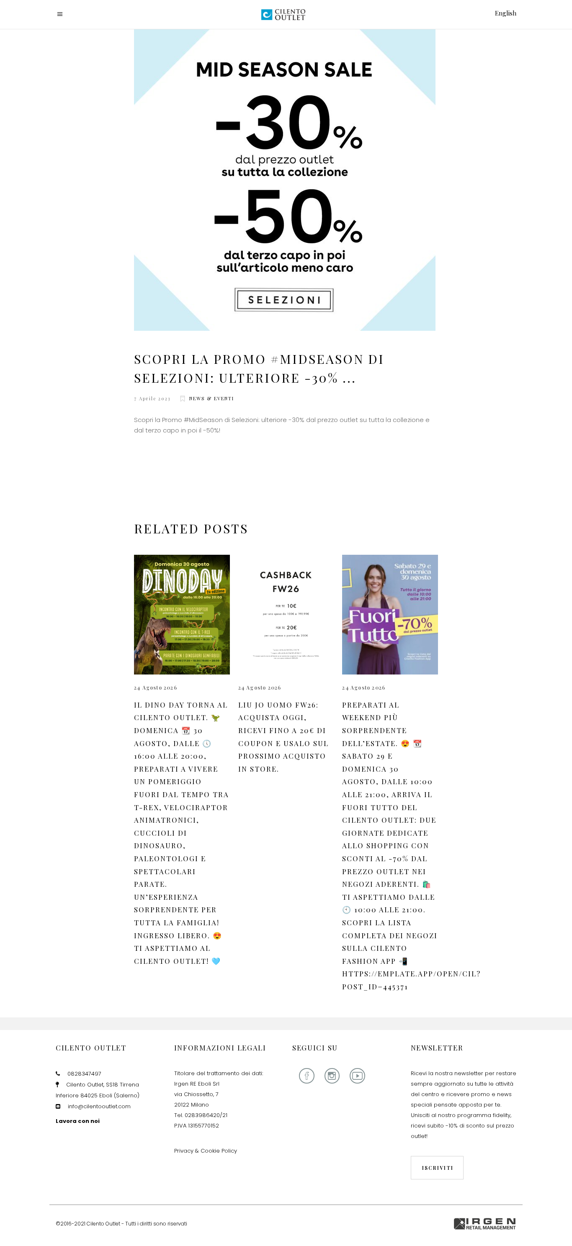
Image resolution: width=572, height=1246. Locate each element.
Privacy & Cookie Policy (205, 1151)
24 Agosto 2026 (155, 687)
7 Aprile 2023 (152, 398)
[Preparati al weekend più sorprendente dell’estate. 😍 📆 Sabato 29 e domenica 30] (390, 614)
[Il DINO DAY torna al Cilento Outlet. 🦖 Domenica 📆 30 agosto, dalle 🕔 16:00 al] (182, 614)
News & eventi (211, 398)
